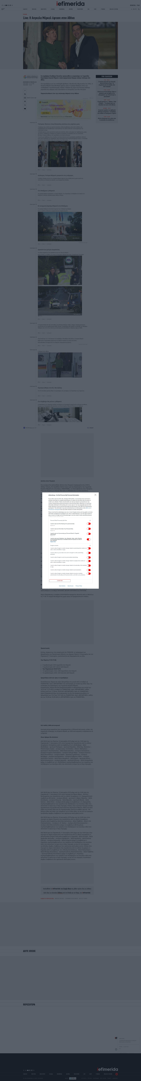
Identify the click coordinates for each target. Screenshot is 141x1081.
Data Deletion (62, 585)
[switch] (89, 524)
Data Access (70, 585)
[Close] (96, 495)
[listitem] (70, 520)
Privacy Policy (79, 585)
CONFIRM (60, 580)
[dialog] (70, 540)
